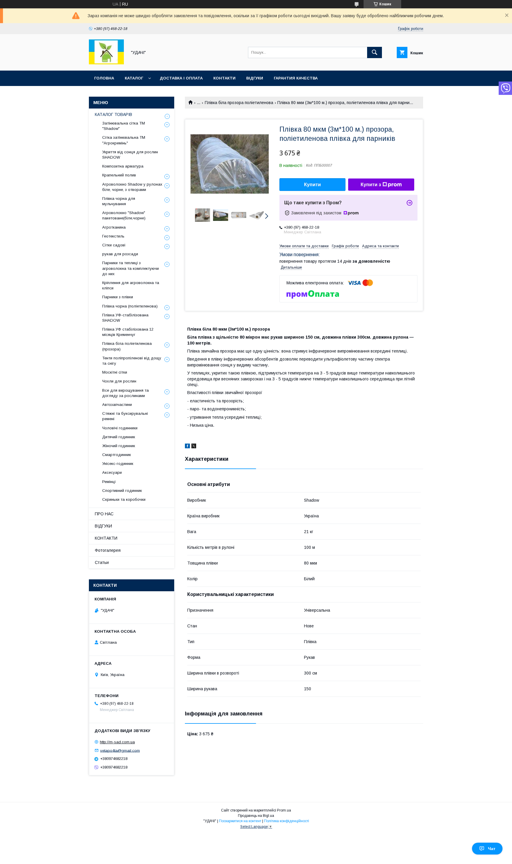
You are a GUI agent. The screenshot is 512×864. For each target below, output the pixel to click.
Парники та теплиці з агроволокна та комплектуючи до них (130, 268)
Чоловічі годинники (119, 428)
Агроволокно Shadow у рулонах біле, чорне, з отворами (132, 187)
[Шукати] (374, 52)
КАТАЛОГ (134, 78)
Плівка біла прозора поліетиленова (239, 102)
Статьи (102, 562)
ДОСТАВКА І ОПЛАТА (181, 78)
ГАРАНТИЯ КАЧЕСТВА (296, 78)
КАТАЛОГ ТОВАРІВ (113, 114)
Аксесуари (112, 472)
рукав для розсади (120, 254)
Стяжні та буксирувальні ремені (125, 416)
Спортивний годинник (122, 490)
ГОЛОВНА (104, 78)
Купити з (371, 184)
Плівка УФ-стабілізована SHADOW (125, 318)
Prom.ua (284, 810)
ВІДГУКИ (254, 78)
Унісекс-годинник (117, 463)
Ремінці (109, 481)
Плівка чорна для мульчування (118, 201)
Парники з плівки (117, 297)
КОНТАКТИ (224, 78)
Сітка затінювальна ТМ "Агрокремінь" (123, 140)
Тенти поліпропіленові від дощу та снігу (131, 361)
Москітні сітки (114, 372)
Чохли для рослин (119, 381)
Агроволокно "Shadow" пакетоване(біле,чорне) (123, 215)
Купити (312, 184)
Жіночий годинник (118, 446)
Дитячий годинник (118, 437)
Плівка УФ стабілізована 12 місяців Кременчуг (127, 332)
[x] (193, 446)
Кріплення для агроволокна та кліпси (130, 285)
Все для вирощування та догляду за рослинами (125, 393)
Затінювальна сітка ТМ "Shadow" (123, 126)
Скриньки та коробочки (123, 499)
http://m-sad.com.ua (117, 742)
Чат (491, 848)
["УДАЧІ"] (106, 62)
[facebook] (187, 446)
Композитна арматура (122, 166)
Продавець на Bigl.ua (256, 816)
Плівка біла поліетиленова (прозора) (127, 346)
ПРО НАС (104, 513)
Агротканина (114, 227)
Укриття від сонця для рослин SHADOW (130, 155)
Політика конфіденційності (286, 821)
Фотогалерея (108, 550)
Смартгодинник (116, 454)
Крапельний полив (119, 175)
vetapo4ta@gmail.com (120, 750)
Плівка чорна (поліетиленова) (130, 306)
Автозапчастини (117, 404)
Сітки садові (113, 245)
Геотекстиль (113, 236)
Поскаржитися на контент (240, 821)
